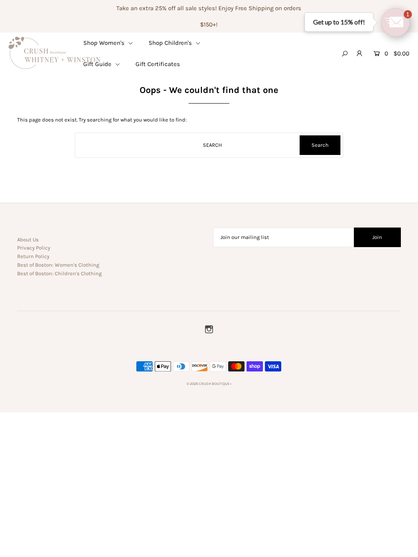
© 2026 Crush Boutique (208, 384)
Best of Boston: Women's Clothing (58, 265)
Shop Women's (104, 42)
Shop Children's (171, 42)
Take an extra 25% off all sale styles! (166, 8)
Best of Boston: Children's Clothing (59, 273)
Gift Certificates (158, 64)
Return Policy (33, 256)
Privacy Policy (33, 248)
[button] (395, 22)
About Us (28, 240)
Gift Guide (98, 64)
